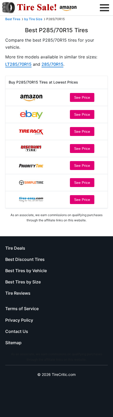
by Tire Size (33, 19)
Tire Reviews (17, 293)
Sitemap (13, 342)
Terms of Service (22, 308)
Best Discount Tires (25, 259)
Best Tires (12, 19)
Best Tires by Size (23, 281)
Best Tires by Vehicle (26, 270)
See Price (82, 97)
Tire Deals (15, 248)
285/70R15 (52, 64)
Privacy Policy (19, 320)
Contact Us (16, 331)
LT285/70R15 (18, 64)
